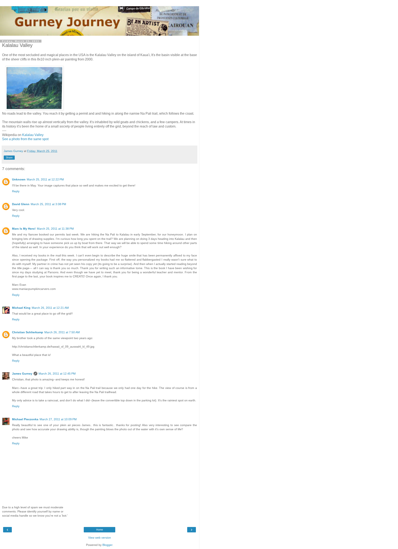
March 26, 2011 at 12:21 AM (50, 307)
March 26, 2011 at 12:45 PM (57, 373)
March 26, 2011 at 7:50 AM (62, 332)
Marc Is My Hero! (24, 228)
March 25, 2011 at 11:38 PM (55, 228)
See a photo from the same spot (25, 139)
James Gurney (22, 373)
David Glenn (20, 204)
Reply (15, 191)
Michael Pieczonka (25, 419)
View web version (99, 537)
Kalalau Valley (33, 135)
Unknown (18, 179)
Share (9, 157)
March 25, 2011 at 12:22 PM (45, 179)
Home (99, 529)
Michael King (21, 307)
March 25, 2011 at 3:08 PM (48, 204)
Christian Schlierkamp (27, 332)
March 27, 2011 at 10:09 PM (58, 419)
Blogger (107, 545)
